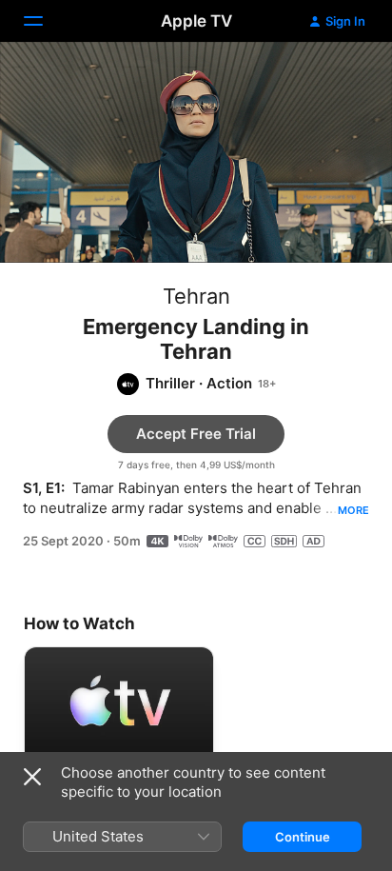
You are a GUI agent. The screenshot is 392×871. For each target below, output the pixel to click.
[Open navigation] (45, 21)
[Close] (32, 776)
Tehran (196, 296)
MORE (353, 510)
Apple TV (196, 20)
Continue (302, 836)
